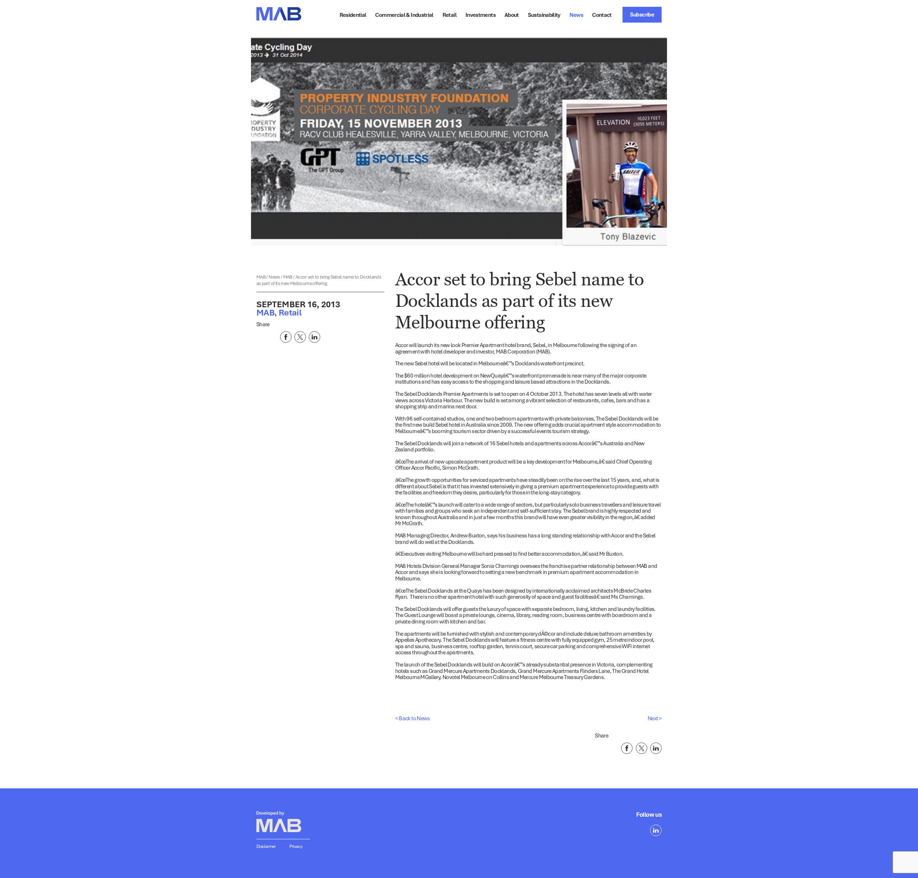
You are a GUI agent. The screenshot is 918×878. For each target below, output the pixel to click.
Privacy (296, 846)
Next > (655, 718)
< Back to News (412, 718)
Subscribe (642, 14)
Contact (602, 14)
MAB (261, 277)
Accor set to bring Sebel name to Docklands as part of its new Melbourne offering (318, 280)
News (275, 277)
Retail (449, 14)
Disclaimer (266, 846)
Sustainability (544, 14)
